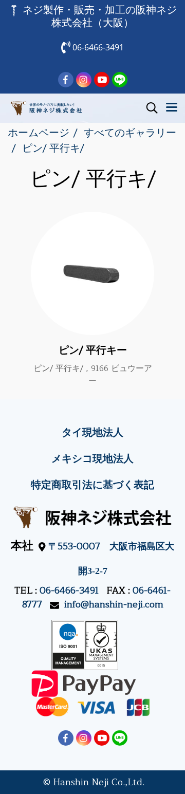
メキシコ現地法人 (92, 458)
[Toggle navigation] (171, 108)
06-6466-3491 (69, 590)
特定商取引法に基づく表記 (92, 484)
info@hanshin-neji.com (113, 604)
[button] (148, 108)
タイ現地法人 (92, 432)
